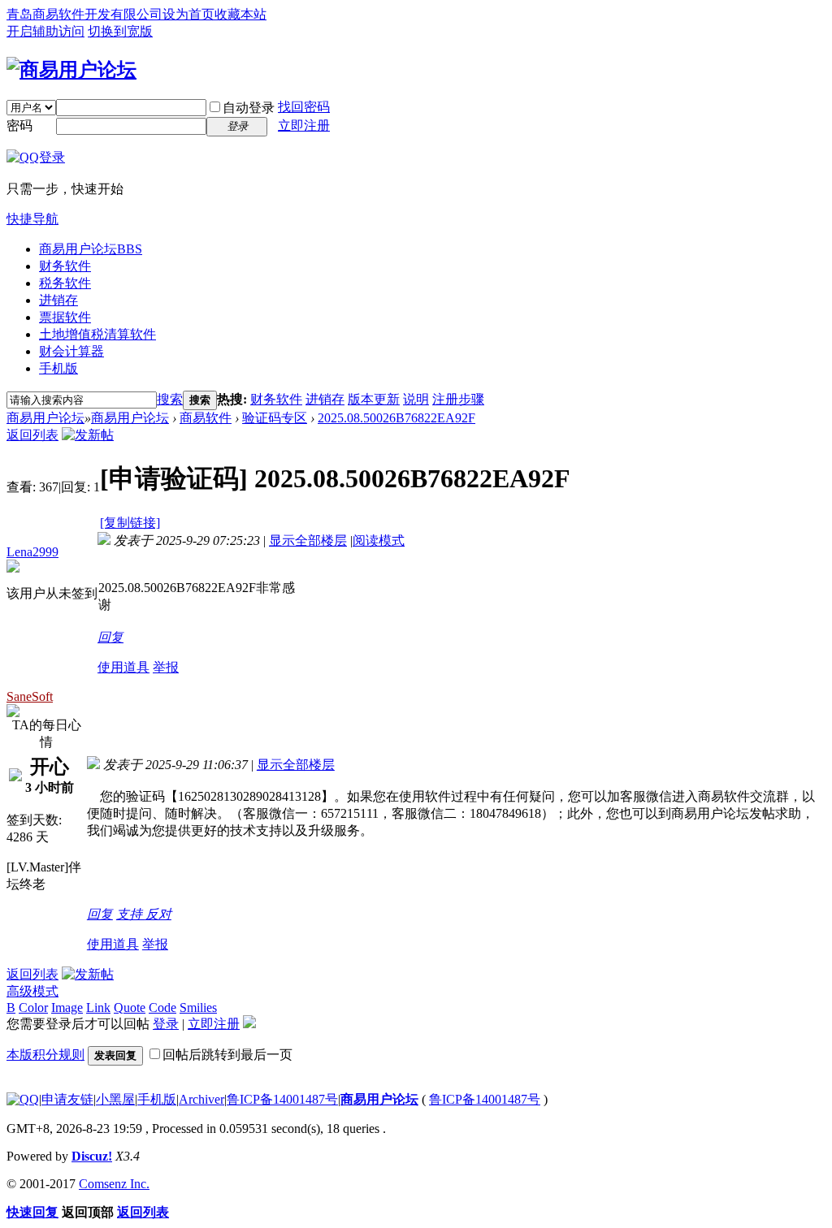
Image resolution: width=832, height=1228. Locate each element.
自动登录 (249, 108)
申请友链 (67, 1099)
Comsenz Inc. (114, 1184)
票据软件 (65, 317)
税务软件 (65, 283)
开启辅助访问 (45, 31)
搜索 (170, 399)
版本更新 (374, 399)
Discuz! (92, 1156)
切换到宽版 (120, 31)
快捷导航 (32, 219)
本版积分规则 (45, 1055)
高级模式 (32, 991)
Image (67, 1007)
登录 (166, 1024)
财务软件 (65, 266)
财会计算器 (71, 351)
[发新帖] (88, 435)
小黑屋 (115, 1099)
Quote (129, 1007)
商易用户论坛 (90, 249)
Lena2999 (32, 552)
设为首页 (188, 14)
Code (162, 1007)
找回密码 (304, 107)
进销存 (58, 300)
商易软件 (206, 418)
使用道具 (124, 667)
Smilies (198, 1007)
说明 (416, 399)
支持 (130, 914)
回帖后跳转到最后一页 (227, 1055)
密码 (19, 125)
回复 (111, 637)
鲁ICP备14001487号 (282, 1099)
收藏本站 (240, 14)
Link (98, 1007)
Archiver (201, 1099)
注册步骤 (458, 399)
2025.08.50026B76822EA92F (396, 418)
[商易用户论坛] (71, 69)
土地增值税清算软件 (97, 334)
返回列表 (32, 435)
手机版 (58, 368)
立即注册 (304, 125)
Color (33, 1007)
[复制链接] (130, 523)
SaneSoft (29, 696)
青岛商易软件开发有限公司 (84, 14)
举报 (166, 667)
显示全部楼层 (308, 540)
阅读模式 (379, 540)
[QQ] (22, 1099)
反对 (158, 914)
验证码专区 (274, 418)
